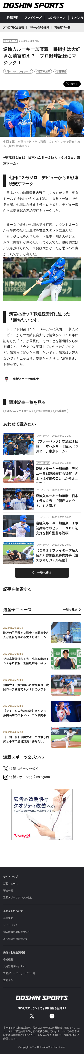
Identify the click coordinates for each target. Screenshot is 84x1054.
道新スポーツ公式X (23, 768)
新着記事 (12, 17)
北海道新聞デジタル (14, 966)
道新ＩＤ (8, 980)
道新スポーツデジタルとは (18, 897)
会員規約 (8, 918)
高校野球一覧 (62, 27)
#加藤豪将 (60, 71)
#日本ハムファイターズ (18, 71)
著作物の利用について (15, 938)
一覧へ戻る (44, 572)
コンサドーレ (56, 17)
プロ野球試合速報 (13, 27)
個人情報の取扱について (16, 932)
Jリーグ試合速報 (39, 27)
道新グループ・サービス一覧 (19, 973)
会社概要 (8, 959)
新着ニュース (10, 883)
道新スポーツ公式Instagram (29, 777)
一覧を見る (70, 609)
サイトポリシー (11, 925)
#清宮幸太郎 (43, 71)
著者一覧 (8, 890)
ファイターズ (33, 17)
